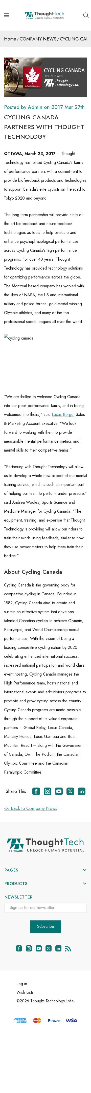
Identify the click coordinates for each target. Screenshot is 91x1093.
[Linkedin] (81, 791)
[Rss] (68, 948)
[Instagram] (47, 791)
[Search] (86, 15)
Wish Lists (25, 992)
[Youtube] (59, 791)
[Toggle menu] (7, 15)
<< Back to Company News (30, 808)
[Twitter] (70, 791)
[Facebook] (36, 791)
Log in (21, 984)
